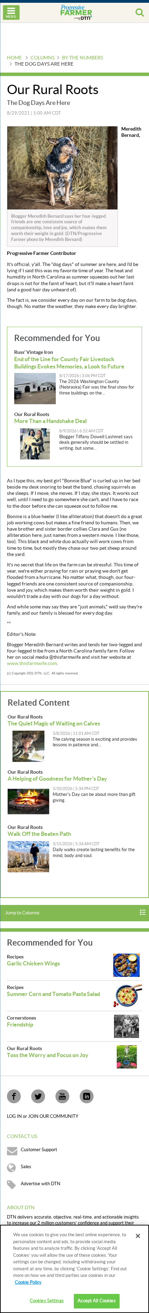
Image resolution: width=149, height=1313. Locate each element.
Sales (26, 1166)
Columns (42, 58)
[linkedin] (87, 1096)
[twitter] (38, 1096)
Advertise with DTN (40, 1183)
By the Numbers (82, 58)
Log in (15, 1116)
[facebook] (14, 1096)
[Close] (138, 1236)
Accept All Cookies (96, 1300)
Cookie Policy (28, 1282)
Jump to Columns (22, 913)
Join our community (53, 1116)
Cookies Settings (47, 1300)
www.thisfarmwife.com (32, 663)
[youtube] (62, 1096)
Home (14, 58)
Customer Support (39, 1149)
